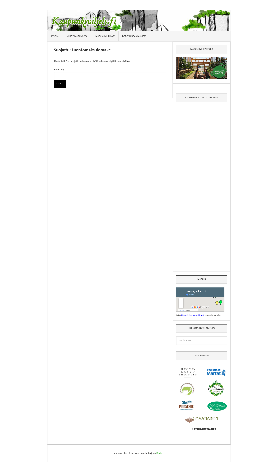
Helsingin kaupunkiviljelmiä (192, 315)
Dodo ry (160, 453)
